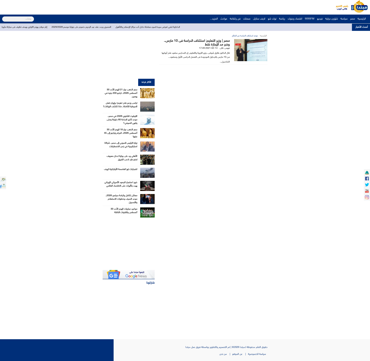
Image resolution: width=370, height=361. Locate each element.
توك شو (272, 18)
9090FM (309, 18)
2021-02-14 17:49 (208, 48)
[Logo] (340, 6)
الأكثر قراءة (146, 82)
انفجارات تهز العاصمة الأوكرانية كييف (120, 169)
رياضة (282, 18)
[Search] (3, 17)
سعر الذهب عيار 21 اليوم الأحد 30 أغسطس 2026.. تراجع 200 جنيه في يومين (121, 93)
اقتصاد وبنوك (295, 18)
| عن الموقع (240, 354)
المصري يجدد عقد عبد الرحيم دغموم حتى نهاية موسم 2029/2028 (104, 27)
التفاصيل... (225, 62)
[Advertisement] (54, 6)
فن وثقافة (235, 18)
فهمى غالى (225, 48)
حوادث (223, 18)
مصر (352, 18)
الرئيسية (362, 18)
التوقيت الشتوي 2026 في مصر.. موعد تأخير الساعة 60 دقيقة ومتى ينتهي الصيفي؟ (122, 120)
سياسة (344, 18)
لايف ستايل (259, 18)
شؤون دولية (331, 18)
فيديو (320, 18)
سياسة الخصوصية (257, 354)
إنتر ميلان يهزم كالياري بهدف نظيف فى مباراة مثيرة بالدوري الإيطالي (39, 27)
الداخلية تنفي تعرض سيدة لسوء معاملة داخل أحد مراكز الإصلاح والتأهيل (170, 27)
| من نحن (225, 354)
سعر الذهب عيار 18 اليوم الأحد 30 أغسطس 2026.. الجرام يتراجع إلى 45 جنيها (120, 133)
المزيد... (214, 18)
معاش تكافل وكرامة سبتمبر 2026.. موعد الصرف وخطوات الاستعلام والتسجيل (121, 199)
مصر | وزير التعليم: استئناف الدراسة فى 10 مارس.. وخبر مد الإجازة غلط (197, 43)
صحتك (246, 18)
